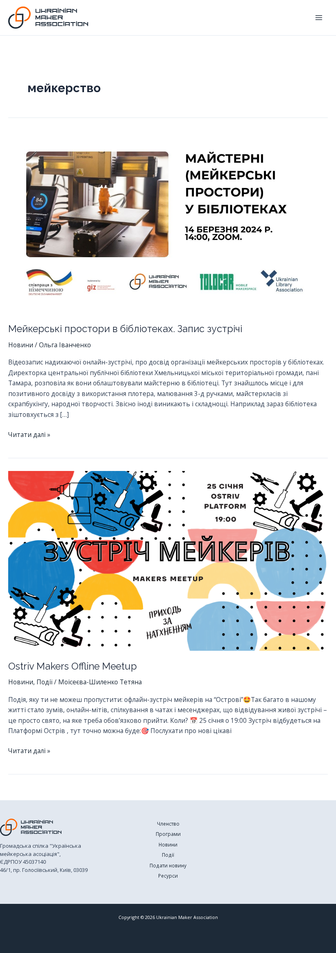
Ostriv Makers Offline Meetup (72, 666)
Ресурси (168, 875)
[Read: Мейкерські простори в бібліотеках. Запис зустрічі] (168, 222)
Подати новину (168, 865)
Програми (168, 834)
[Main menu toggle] (319, 17)
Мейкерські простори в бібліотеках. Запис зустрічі (125, 329)
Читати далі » (29, 435)
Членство (168, 823)
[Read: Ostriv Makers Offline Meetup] (168, 559)
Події (44, 681)
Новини (20, 344)
